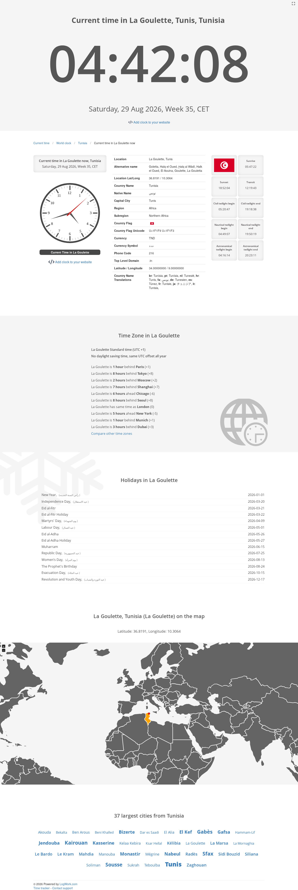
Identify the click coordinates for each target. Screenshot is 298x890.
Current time (41, 143)
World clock (63, 143)
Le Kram (65, 854)
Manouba (107, 854)
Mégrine (152, 854)
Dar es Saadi (149, 832)
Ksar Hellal (154, 843)
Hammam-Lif (245, 832)
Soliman (93, 865)
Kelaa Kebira (130, 843)
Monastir (130, 854)
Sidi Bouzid (229, 854)
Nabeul (172, 854)
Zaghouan (197, 865)
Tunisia (82, 143)
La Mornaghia (243, 843)
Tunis (173, 864)
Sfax (208, 853)
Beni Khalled (104, 832)
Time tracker (41, 888)
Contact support (62, 888)
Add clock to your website (151, 122)
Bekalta (61, 832)
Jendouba (49, 843)
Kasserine (103, 843)
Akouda (44, 832)
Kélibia (174, 843)
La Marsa (219, 843)
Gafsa (224, 832)
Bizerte (127, 832)
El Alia (169, 832)
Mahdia (86, 854)
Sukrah (133, 865)
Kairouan (76, 842)
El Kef (185, 832)
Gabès (204, 831)
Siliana (251, 854)
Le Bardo (43, 854)
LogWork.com (68, 884)
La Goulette (195, 843)
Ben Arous (81, 832)
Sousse (113, 864)
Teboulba (152, 865)
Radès (191, 854)
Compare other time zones (111, 433)
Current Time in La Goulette (70, 252)
